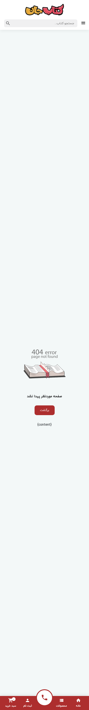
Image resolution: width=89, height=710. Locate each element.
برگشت (44, 410)
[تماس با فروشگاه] (44, 697)
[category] (83, 23)
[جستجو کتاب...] (8, 23)
